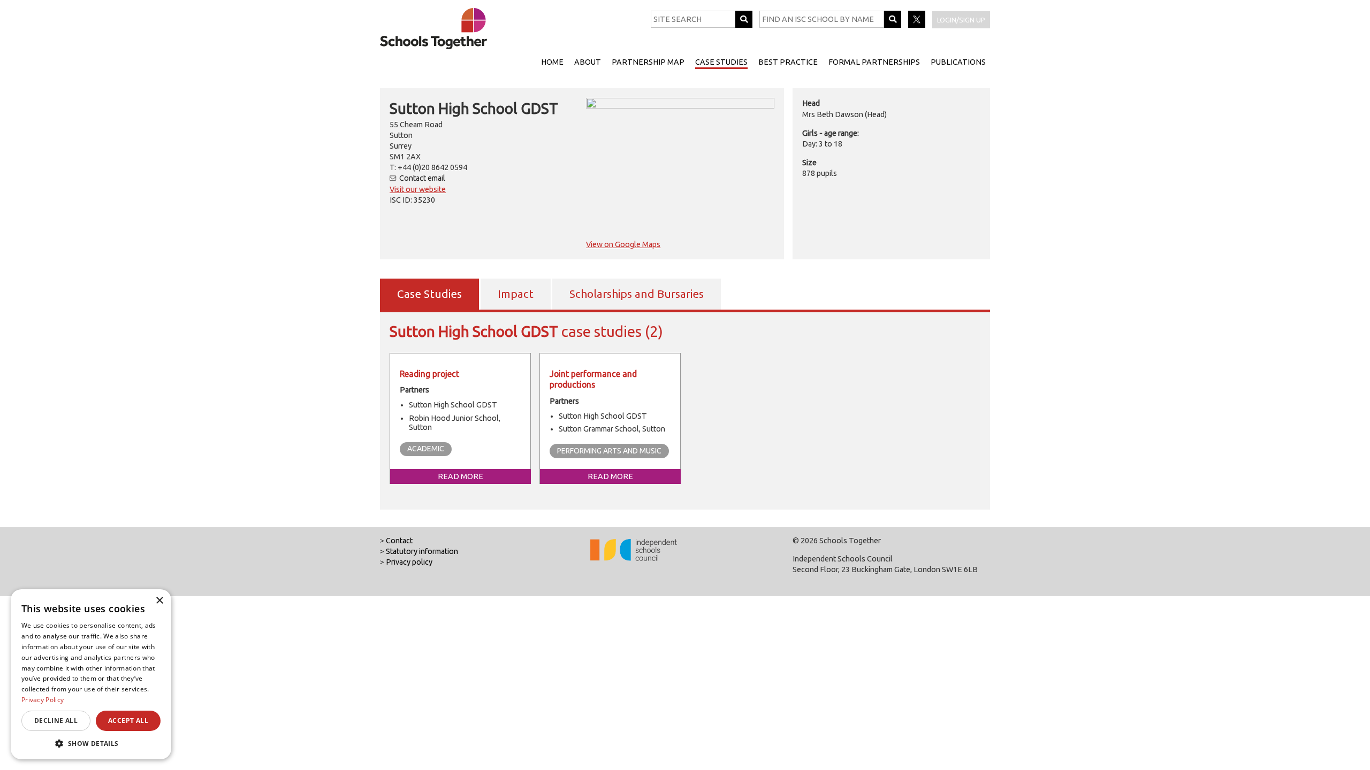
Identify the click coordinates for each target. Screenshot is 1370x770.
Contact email (422, 178)
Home (552, 62)
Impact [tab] (516, 294)
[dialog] (91, 674)
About (587, 62)
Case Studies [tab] (429, 294)
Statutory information (422, 551)
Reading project (429, 374)
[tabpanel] (685, 410)
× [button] (159, 601)
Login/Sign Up (961, 20)
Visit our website (418, 189)
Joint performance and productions (593, 379)
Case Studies (721, 62)
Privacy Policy (42, 699)
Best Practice (788, 62)
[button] (91, 743)
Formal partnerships (874, 62)
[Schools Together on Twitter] (917, 25)
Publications (958, 62)
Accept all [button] (128, 720)
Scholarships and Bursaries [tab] (636, 294)
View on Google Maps (623, 244)
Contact (399, 540)
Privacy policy (409, 562)
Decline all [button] (56, 720)
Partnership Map (648, 62)
